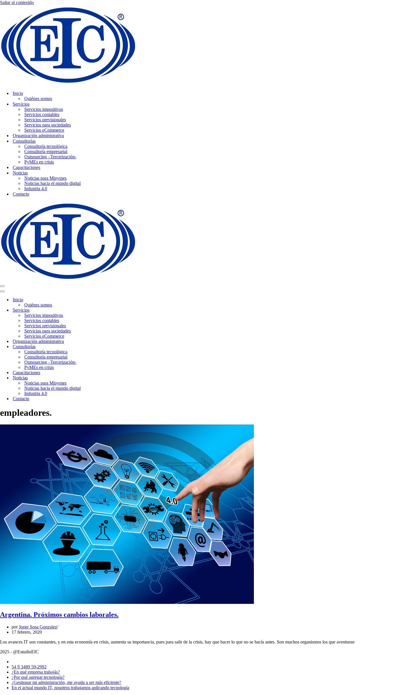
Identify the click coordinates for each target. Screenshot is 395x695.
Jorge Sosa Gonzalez (38, 626)
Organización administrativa (38, 135)
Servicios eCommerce (44, 130)
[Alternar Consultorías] (101, 346)
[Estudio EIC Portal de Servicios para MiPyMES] (69, 83)
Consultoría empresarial (45, 151)
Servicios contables (41, 114)
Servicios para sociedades (47, 124)
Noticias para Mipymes (45, 178)
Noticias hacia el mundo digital (52, 183)
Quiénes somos (38, 98)
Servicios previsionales (45, 119)
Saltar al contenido (17, 2)
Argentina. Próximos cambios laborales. (59, 614)
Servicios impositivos (43, 109)
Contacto (21, 194)
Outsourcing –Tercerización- (50, 156)
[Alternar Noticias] (101, 378)
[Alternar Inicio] (101, 299)
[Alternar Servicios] (101, 310)
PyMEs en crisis (39, 161)
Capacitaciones (26, 167)
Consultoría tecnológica (45, 146)
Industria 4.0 (35, 188)
